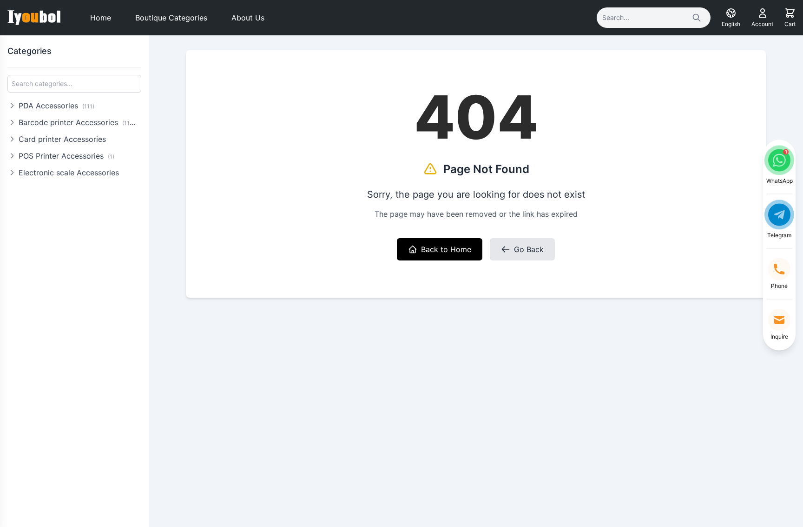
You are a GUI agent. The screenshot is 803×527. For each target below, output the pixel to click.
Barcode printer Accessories (78, 122)
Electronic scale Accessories (69, 172)
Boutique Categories (171, 17)
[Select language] (731, 13)
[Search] (696, 17)
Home (100, 17)
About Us (247, 17)
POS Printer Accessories (66, 155)
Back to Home (446, 249)
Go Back (529, 249)
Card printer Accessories (62, 139)
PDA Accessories (56, 105)
